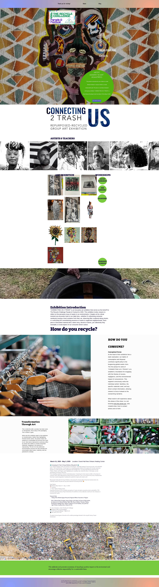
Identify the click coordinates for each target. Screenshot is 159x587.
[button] (79, 283)
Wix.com (89, 583)
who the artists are (120, 403)
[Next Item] (157, 155)
